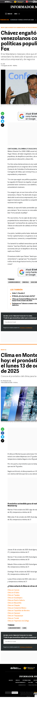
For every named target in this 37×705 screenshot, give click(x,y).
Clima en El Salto (13, 593)
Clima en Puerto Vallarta (16, 600)
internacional (27, 680)
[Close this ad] (36, 696)
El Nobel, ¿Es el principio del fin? (23, 296)
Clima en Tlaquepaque (15, 616)
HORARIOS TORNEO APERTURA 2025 (22, 20)
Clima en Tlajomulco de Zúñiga (18, 621)
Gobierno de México (14, 282)
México (3, 27)
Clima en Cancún (13, 590)
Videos (9, 14)
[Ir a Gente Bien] (28, 1)
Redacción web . (7, 380)
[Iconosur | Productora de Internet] (8, 692)
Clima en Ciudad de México (17, 608)
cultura (30, 682)
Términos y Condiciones (26, 327)
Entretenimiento (20, 682)
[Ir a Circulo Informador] (17, 1)
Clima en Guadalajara (15, 598)
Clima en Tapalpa (14, 595)
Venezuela (25, 282)
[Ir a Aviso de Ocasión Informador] (8, 1)
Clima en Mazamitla (14, 603)
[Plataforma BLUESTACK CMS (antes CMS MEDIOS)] (15, 692)
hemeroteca (22, 685)
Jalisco (11, 680)
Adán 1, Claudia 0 (18, 293)
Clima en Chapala (14, 605)
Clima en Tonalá (13, 618)
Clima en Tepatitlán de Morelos (19, 610)
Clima (24, 628)
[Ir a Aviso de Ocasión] (15, 666)
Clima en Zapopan (14, 613)
